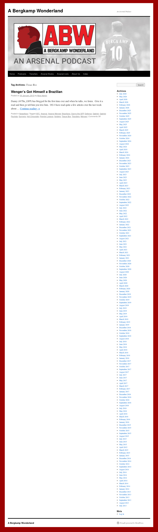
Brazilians (66, 113)
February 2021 (124, 255)
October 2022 (124, 199)
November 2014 (125, 461)
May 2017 (123, 380)
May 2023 (123, 180)
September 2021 (125, 235)
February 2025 (124, 132)
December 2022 (125, 194)
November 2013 (125, 494)
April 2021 (123, 249)
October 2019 (124, 299)
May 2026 (123, 96)
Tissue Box (66, 116)
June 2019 (123, 311)
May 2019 (123, 313)
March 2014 (123, 483)
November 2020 (125, 263)
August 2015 (124, 436)
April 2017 (123, 383)
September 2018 (125, 336)
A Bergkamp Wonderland (35, 10)
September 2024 (125, 141)
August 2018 (124, 338)
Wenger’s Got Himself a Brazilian (36, 91)
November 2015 (125, 427)
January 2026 (124, 107)
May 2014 (123, 477)
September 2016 (125, 402)
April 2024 (123, 149)
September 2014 (125, 466)
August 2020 (124, 272)
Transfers (33, 73)
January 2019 (124, 324)
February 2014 (124, 486)
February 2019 (124, 322)
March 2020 (123, 285)
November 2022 (125, 196)
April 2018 (123, 349)
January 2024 (124, 157)
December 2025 (125, 110)
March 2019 (123, 319)
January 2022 (124, 224)
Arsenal (44, 113)
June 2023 (123, 177)
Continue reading (30, 108)
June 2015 (123, 441)
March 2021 (123, 252)
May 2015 (123, 444)
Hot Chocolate (33, 116)
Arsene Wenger (54, 113)
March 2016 (123, 416)
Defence (88, 113)
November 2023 (125, 163)
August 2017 (124, 372)
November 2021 (125, 230)
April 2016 (123, 413)
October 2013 (124, 497)
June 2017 (123, 377)
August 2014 (124, 469)
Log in (121, 514)
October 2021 (124, 233)
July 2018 (123, 341)
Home (12, 73)
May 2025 (123, 124)
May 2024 (123, 146)
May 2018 (123, 347)
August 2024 (124, 144)
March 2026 (123, 102)
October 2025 (124, 116)
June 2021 (123, 244)
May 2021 (123, 247)
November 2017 (125, 363)
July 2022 (123, 208)
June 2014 (123, 475)
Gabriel (96, 113)
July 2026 (123, 93)
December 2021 (125, 227)
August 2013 (124, 503)
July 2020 (123, 274)
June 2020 (123, 277)
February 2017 (124, 388)
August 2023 (124, 171)
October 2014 (124, 464)
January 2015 (124, 455)
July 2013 (123, 505)
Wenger (84, 116)
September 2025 (125, 119)
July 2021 (123, 241)
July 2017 (123, 375)
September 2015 (125, 433)
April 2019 (123, 316)
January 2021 (124, 258)
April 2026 (123, 99)
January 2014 (124, 489)
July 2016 (123, 408)
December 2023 (125, 160)
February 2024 (124, 155)
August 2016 (124, 405)
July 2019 (123, 308)
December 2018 (125, 327)
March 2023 (123, 185)
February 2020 (124, 288)
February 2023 (124, 188)
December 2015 (125, 425)
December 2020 (125, 260)
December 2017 (125, 361)
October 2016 (124, 400)
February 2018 (124, 355)
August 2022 (124, 205)
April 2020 (123, 283)
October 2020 (124, 266)
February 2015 (124, 452)
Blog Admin (42, 95)
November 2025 (125, 113)
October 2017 (124, 366)
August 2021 (124, 238)
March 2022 (123, 219)
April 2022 (123, 216)
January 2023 (124, 191)
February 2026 (124, 105)
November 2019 (125, 297)
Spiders (57, 116)
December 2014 (125, 458)
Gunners (22, 116)
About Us (76, 73)
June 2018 (123, 344)
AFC (38, 113)
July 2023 (123, 174)
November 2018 (125, 330)
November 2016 (125, 397)
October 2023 (124, 166)
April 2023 (123, 183)
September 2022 (125, 202)
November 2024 (125, 135)
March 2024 (123, 152)
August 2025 (124, 121)
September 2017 (125, 369)
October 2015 (124, 430)
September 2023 (125, 169)
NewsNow (23, 113)
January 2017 (124, 391)
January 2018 (124, 358)
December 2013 (125, 491)
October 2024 (124, 138)
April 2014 (123, 480)
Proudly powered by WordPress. (132, 523)
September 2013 (125, 500)
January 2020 (124, 291)
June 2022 (123, 210)
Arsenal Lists (63, 73)
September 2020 (125, 269)
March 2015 (123, 450)
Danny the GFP (77, 113)
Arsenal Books (47, 73)
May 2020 (123, 280)
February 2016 (124, 419)
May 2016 (123, 411)
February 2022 (124, 221)
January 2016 (124, 422)
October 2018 (124, 333)
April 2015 (123, 447)
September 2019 (125, 302)
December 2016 (125, 394)
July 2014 (123, 472)
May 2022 (123, 213)
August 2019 (124, 305)
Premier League (46, 116)
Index (85, 73)
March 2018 (123, 352)
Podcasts (22, 73)
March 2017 (123, 386)
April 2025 (123, 127)
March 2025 (123, 130)
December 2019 (125, 294)
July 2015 (123, 439)
